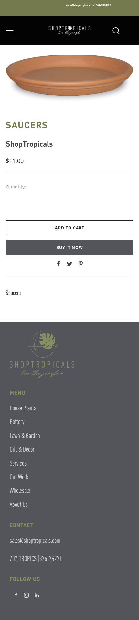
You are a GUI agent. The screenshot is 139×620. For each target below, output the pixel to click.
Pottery (17, 421)
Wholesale (20, 490)
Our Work (19, 476)
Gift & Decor (22, 448)
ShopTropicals (29, 143)
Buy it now (69, 247)
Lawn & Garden (25, 435)
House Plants (23, 407)
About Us (19, 504)
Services (18, 462)
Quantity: (16, 187)
